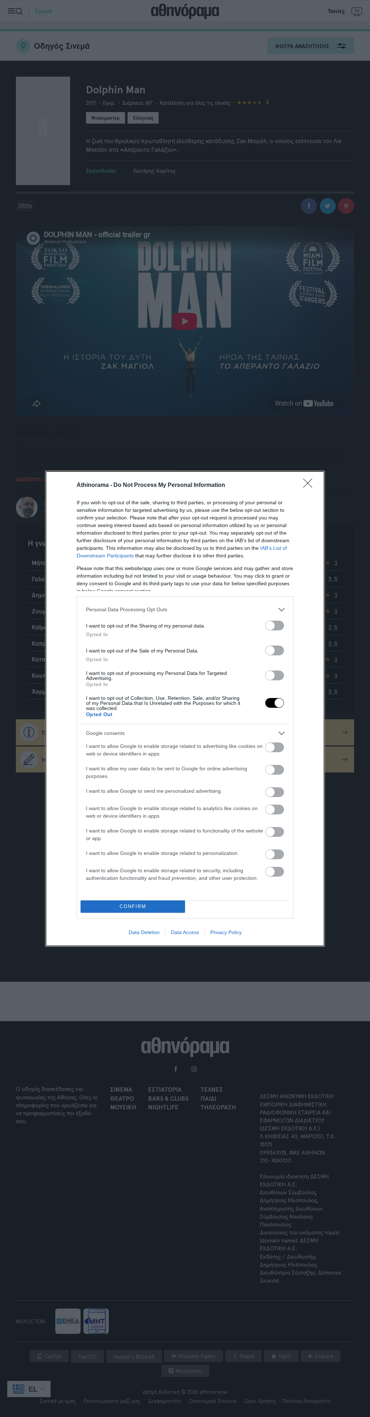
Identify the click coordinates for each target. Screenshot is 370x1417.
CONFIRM (133, 906)
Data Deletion (144, 932)
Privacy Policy (226, 932)
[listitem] (185, 609)
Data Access (185, 932)
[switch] (274, 625)
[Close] (310, 485)
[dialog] (185, 708)
